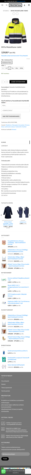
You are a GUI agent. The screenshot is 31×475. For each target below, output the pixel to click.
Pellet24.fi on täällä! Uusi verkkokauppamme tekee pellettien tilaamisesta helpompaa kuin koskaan (17, 429)
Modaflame (8, 125)
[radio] (7, 62)
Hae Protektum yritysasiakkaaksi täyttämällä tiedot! (15, 101)
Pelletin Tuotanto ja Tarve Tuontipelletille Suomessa (14, 423)
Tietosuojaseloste (6, 387)
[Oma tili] (24, 5)
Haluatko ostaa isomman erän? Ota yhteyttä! (14, 55)
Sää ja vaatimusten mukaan (8, 126)
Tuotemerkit (18, 126)
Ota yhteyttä (5, 381)
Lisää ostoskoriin (18, 82)
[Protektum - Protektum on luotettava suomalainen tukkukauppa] (15, 5)
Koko (2, 65)
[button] (2, 5)
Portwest (27, 125)
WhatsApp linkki (21, 1)
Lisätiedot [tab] (4, 145)
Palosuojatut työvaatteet (18, 125)
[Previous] (1, 219)
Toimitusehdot (5, 391)
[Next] (30, 219)
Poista (28, 58)
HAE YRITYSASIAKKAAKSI (11, 116)
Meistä (3, 384)
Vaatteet (24, 126)
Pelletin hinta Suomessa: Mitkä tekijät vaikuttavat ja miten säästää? (17, 436)
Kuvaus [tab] (3, 142)
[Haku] (6, 5)
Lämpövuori (23, 222)
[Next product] (13, 13)
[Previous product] (17, 13)
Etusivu (6, 10)
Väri (2, 60)
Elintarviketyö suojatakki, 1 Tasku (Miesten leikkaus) (8, 223)
